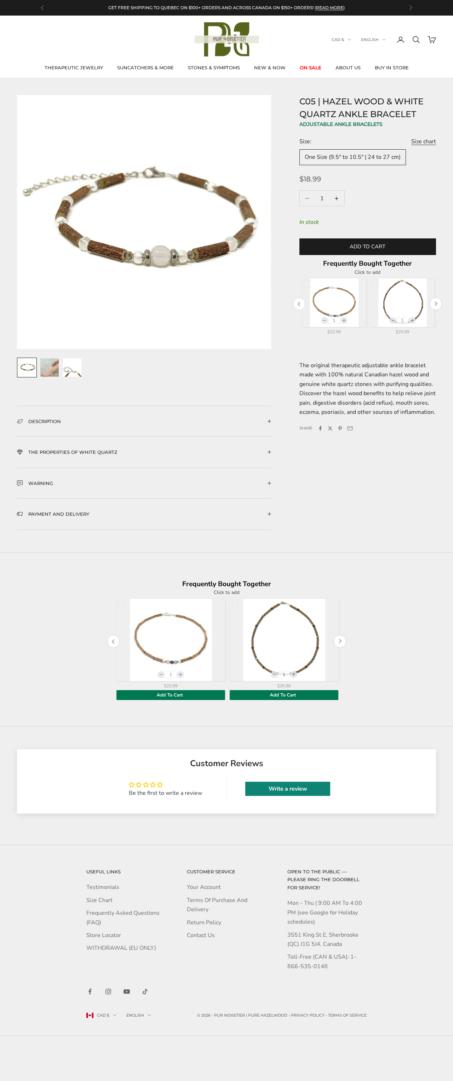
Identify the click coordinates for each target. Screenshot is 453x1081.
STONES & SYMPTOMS (214, 67)
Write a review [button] (288, 789)
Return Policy (204, 922)
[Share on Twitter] (330, 428)
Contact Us (201, 935)
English (370, 39)
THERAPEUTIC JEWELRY (74, 67)
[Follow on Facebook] (89, 991)
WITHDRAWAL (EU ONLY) (121, 948)
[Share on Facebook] (320, 428)
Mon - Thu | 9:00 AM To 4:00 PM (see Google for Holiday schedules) (324, 912)
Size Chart (99, 900)
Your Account (204, 887)
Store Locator (103, 935)
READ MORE (329, 7)
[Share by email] (350, 428)
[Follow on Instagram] (108, 991)
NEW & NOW (270, 67)
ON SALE (310, 67)
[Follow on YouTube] (126, 991)
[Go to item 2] (49, 367)
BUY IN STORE (392, 67)
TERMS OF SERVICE (347, 1015)
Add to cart (367, 246)
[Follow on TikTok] (145, 991)
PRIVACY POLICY (308, 1015)
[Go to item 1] (27, 367)
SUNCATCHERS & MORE (145, 67)
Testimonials (102, 887)
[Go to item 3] (72, 367)
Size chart (423, 141)
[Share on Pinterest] (340, 428)
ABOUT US (348, 67)
